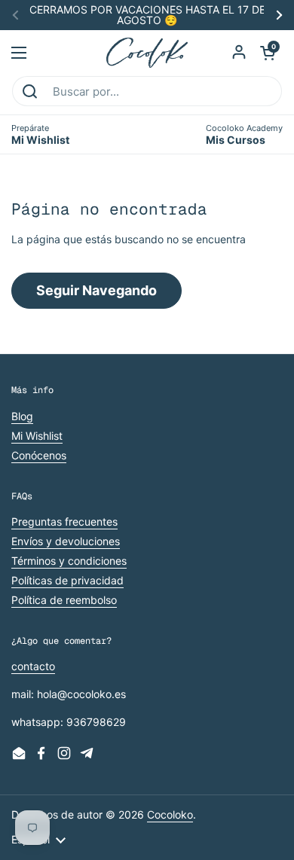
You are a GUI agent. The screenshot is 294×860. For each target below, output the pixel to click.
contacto (33, 666)
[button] (268, 53)
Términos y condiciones (69, 560)
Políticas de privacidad (67, 580)
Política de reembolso (64, 599)
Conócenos (38, 455)
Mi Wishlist (37, 435)
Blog (22, 416)
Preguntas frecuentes (64, 521)
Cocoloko (170, 814)
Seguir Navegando (96, 290)
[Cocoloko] (147, 53)
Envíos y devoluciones (65, 541)
